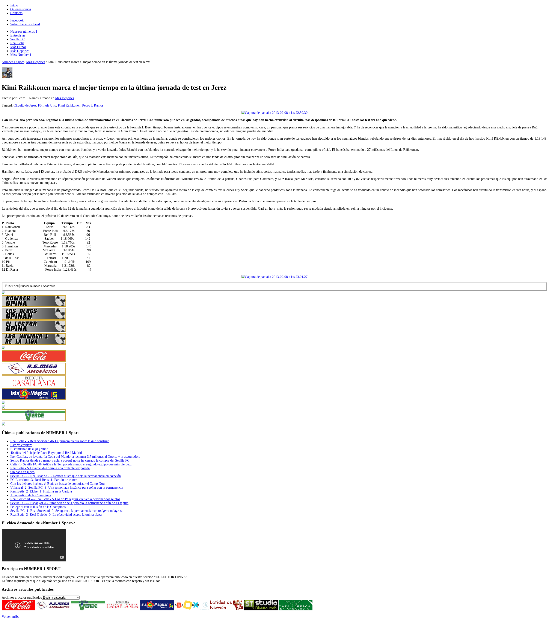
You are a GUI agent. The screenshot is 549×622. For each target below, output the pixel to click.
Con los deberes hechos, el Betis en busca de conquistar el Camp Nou (57, 483)
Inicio (14, 5)
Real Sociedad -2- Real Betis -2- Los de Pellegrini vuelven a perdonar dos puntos (65, 499)
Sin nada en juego (22, 472)
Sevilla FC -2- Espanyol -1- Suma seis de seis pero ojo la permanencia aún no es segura (69, 503)
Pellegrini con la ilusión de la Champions (38, 507)
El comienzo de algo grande (29, 449)
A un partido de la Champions (30, 495)
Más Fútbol (18, 47)
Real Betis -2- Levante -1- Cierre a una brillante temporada (50, 468)
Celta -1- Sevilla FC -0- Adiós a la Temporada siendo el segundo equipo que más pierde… (71, 464)
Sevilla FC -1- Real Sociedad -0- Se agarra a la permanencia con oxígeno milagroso (66, 510)
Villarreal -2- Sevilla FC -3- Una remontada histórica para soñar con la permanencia (66, 487)
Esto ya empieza (21, 445)
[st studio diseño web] (261, 609)
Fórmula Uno (47, 105)
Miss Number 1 (20, 54)
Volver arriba (10, 616)
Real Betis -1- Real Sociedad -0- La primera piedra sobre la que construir (59, 441)
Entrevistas (17, 35)
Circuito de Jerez (25, 105)
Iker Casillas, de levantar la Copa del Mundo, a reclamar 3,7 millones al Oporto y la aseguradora (75, 456)
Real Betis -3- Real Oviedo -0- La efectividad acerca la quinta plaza (56, 514)
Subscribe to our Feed (25, 24)
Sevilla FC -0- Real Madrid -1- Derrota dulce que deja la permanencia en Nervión (65, 476)
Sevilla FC (17, 39)
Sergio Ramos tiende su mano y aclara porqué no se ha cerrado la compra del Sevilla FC (70, 460)
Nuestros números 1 (23, 31)
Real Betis (17, 43)
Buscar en (12, 286)
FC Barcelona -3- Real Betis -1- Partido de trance (43, 480)
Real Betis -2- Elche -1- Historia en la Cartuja (41, 491)
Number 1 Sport (13, 62)
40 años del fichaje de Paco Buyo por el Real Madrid (46, 452)
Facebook (17, 20)
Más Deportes (19, 51)
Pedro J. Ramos (92, 105)
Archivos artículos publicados (22, 597)
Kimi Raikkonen (69, 105)
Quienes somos (20, 9)
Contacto (16, 13)
